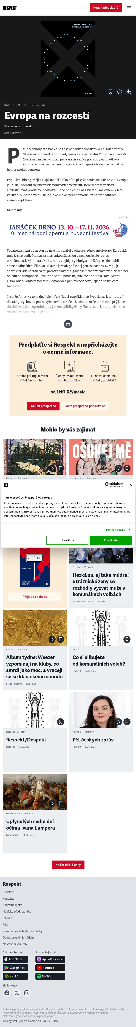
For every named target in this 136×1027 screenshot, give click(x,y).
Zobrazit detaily (115, 529)
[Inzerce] (68, 230)
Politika (76, 567)
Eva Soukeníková (82, 601)
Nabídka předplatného (17, 911)
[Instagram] (26, 996)
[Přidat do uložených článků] (60, 468)
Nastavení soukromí (15, 944)
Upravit (65, 540)
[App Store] (15, 959)
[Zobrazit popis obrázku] (119, 92)
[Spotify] (50, 976)
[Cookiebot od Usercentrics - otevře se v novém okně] (107, 484)
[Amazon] (15, 976)
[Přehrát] (52, 468)
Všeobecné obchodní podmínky (22, 931)
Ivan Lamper (12, 835)
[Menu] (129, 8)
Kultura (9, 105)
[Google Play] (15, 967)
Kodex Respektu (13, 905)
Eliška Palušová (14, 684)
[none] (129, 92)
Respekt (77, 671)
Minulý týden (13, 813)
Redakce (8, 892)
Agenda (77, 731)
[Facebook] (7, 996)
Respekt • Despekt (15, 731)
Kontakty (8, 899)
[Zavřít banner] (130, 485)
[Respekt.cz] (10, 8)
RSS (5, 925)
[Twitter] (17, 996)
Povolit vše (111, 540)
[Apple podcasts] (50, 959)
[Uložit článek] (110, 92)
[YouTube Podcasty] (50, 967)
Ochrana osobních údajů (18, 937)
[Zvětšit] (68, 59)
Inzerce (7, 918)
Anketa (76, 649)
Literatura (78, 478)
